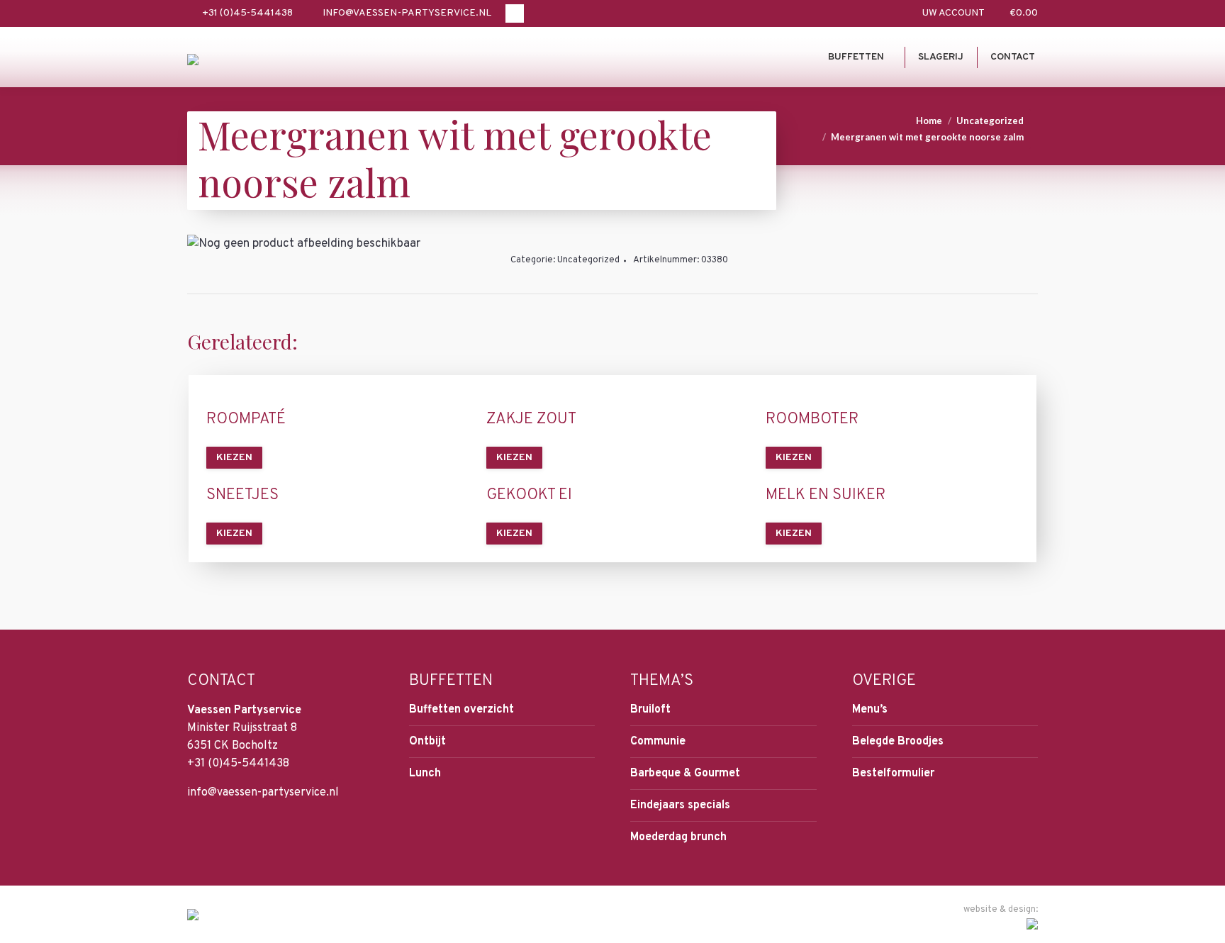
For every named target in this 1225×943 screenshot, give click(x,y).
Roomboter (812, 420)
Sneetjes (242, 495)
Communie (658, 742)
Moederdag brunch (678, 837)
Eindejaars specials (680, 805)
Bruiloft (650, 710)
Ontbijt (427, 742)
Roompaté (246, 420)
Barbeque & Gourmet (685, 773)
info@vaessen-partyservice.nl (407, 13)
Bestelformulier (893, 773)
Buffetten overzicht (461, 710)
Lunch (425, 773)
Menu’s (870, 710)
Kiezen (234, 458)
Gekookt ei (529, 495)
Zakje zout (531, 420)
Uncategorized (588, 260)
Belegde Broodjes (898, 742)
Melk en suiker (825, 495)
